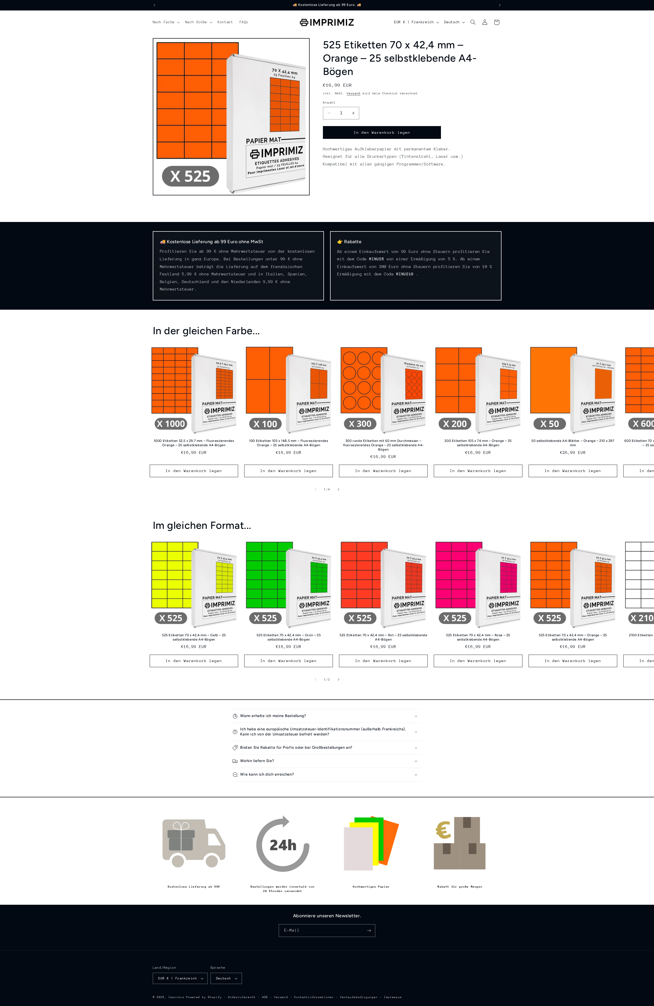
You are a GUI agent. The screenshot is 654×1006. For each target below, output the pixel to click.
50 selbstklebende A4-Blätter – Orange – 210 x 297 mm (572, 443)
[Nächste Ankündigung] (499, 5)
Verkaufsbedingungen (359, 997)
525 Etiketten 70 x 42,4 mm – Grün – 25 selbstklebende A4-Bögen (288, 637)
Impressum (393, 997)
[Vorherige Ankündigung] (154, 5)
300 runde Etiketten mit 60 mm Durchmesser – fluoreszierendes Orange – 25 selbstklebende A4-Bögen (383, 445)
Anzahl (329, 102)
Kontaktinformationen (314, 997)
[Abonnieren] (369, 930)
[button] (165, 22)
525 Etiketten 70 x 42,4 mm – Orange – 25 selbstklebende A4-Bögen (573, 637)
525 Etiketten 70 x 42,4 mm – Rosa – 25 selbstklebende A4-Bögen (478, 637)
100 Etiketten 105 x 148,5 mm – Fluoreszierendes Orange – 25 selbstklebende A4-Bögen (288, 443)
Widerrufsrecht (242, 997)
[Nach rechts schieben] (338, 489)
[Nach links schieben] (315, 489)
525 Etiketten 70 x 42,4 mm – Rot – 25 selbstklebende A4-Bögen (383, 637)
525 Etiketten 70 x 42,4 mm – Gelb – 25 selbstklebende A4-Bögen (194, 637)
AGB (265, 997)
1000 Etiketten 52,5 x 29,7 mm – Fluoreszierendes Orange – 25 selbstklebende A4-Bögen (194, 443)
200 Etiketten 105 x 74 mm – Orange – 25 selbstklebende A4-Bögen (478, 443)
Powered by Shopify (204, 997)
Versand (353, 93)
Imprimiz (176, 997)
